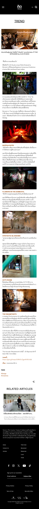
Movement (23, 448)
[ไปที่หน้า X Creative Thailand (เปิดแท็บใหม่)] (18, 466)
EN (32, 7)
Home (4, 444)
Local (22, 454)
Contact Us (6, 448)
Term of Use (10, 491)
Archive (5, 451)
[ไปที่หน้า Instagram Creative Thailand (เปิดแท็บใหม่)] (13, 466)
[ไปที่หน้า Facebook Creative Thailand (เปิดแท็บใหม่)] (8, 466)
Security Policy (29, 491)
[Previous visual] (4, 406)
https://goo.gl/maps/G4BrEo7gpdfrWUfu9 (16, 359)
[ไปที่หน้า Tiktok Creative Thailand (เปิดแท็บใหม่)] (30, 466)
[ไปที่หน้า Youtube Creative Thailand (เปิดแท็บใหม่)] (24, 466)
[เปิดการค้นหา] (36, 7)
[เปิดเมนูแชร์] (33, 382)
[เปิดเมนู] (3, 7)
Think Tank (23, 444)
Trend (22, 457)
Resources (23, 451)
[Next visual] (34, 406)
